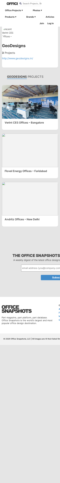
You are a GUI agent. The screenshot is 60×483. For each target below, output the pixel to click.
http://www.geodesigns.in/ (17, 58)
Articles (50, 16)
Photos (36, 10)
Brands (30, 16)
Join (42, 23)
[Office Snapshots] (10, 3)
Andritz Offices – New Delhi (22, 219)
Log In (50, 23)
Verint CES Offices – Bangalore (24, 122)
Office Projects (13, 10)
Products (9, 16)
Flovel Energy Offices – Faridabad (26, 171)
